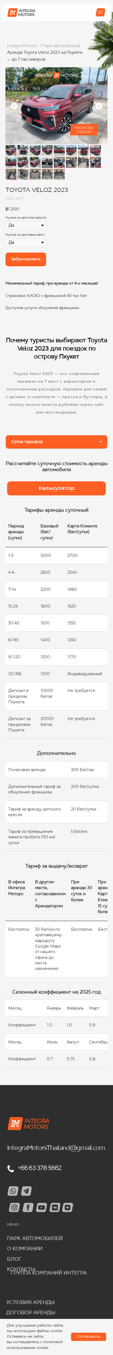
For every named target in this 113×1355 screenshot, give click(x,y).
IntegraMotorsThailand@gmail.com (56, 1148)
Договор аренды (30, 1313)
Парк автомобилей (35, 1238)
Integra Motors (22, 46)
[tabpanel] (56, 469)
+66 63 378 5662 (39, 1168)
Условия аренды (30, 1302)
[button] (56, 488)
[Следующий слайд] (98, 106)
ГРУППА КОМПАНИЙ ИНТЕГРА (49, 1273)
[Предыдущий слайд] (14, 106)
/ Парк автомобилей (59, 46)
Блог (14, 1259)
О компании (25, 1249)
